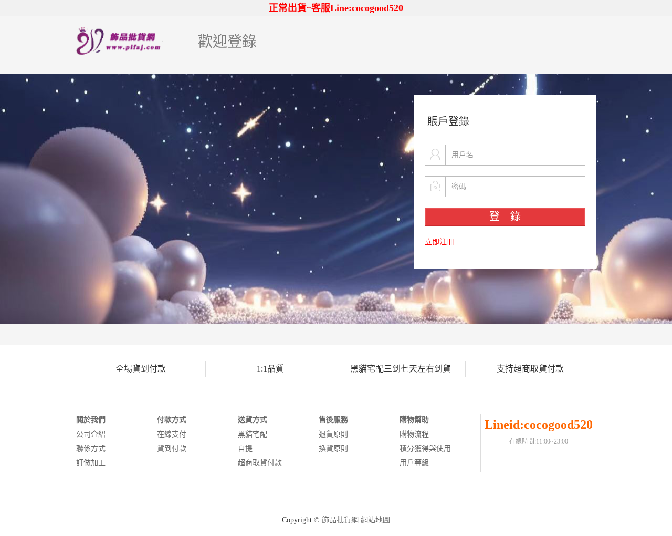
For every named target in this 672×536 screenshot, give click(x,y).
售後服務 (333, 420)
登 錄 (505, 216)
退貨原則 (333, 434)
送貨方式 (252, 420)
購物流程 (414, 434)
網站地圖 (375, 520)
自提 (245, 448)
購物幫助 (414, 420)
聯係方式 (91, 448)
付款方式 (171, 420)
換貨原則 (333, 448)
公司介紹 (91, 434)
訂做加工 (91, 463)
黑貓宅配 (252, 434)
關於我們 (91, 420)
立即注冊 (439, 242)
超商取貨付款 (260, 463)
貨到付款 (171, 448)
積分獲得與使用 (425, 448)
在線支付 (171, 434)
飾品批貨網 (340, 520)
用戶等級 (414, 463)
